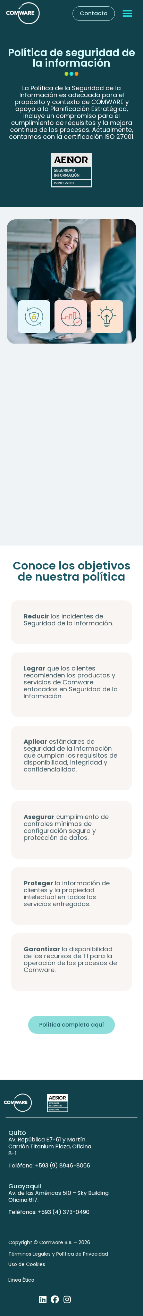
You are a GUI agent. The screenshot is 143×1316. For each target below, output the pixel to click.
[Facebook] (55, 1299)
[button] (127, 14)
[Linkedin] (43, 1299)
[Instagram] (67, 1299)
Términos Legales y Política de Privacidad (58, 1253)
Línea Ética (21, 1279)
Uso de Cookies (26, 1264)
